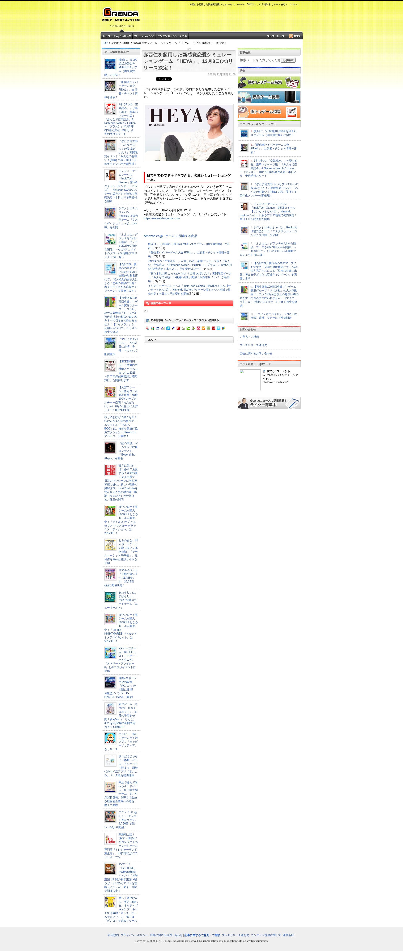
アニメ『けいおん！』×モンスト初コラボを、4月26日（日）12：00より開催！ (121, 820)
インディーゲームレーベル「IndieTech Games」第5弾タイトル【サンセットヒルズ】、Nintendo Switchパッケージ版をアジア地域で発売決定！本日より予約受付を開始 (121, 186)
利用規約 (113, 935)
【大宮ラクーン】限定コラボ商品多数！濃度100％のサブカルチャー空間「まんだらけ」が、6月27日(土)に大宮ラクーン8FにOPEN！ (121, 399)
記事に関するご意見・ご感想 (202, 935)
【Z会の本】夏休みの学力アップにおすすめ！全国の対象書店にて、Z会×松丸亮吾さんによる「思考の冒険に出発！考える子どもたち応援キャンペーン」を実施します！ (269, 271)
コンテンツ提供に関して (266, 935)
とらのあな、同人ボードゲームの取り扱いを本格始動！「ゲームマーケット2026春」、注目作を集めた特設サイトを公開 (121, 552)
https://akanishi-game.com (162, 218)
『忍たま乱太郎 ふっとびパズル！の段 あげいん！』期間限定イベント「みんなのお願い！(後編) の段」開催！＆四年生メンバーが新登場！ (121, 152)
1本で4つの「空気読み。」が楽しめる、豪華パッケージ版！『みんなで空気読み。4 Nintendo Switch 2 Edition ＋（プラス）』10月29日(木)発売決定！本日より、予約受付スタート (121, 119)
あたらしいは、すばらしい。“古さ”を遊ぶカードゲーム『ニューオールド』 (121, 600)
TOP (105, 43)
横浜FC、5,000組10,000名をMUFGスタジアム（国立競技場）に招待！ (120, 67)
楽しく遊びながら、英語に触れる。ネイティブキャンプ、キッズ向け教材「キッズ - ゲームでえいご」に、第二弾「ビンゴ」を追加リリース (121, 909)
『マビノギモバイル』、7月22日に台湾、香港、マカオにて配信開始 (121, 346)
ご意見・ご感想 (249, 336)
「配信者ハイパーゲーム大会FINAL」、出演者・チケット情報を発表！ (121, 89)
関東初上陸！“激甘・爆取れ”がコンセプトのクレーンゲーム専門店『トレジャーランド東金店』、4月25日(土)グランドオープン (121, 846)
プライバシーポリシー (134, 935)
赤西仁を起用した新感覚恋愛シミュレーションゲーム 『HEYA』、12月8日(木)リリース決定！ (188, 61)
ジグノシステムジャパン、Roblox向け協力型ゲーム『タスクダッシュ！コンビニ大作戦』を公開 (274, 231)
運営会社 (288, 935)
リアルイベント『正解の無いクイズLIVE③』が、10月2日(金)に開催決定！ (121, 578)
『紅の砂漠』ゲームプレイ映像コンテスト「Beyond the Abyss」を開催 (121, 451)
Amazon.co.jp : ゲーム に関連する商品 (171, 236)
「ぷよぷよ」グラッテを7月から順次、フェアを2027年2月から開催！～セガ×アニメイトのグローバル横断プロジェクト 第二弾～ (121, 246)
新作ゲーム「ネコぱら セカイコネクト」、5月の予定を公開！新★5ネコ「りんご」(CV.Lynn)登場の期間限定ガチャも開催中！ (121, 715)
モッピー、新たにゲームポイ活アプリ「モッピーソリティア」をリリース (121, 741)
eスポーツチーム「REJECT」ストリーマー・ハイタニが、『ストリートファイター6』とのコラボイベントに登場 (121, 660)
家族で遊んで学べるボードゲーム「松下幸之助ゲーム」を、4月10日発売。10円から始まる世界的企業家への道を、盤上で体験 (121, 794)
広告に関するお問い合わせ (256, 353)
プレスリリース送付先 (253, 345)
